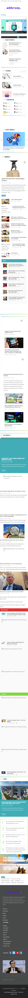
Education (16, 74)
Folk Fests (20, 992)
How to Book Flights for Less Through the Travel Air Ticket (14, 842)
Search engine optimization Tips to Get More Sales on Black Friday (13, 598)
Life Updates (6, 435)
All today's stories (5, 879)
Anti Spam (12, 1)
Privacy (5, 1)
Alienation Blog (13, 992)
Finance (5, 932)
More (3, 195)
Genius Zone (14, 994)
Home (2, 1)
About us (5, 909)
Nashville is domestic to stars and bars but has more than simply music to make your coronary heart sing (16, 849)
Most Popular (4, 610)
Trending (8, 71)
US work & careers (16, 879)
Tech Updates (6, 943)
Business (7, 157)
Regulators (18, 880)
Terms (8, 1)
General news (17, 91)
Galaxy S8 (13, 882)
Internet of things (5, 880)
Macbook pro (21, 882)
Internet (5, 939)
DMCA (16, 1)
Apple (12, 880)
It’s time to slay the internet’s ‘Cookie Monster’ (11, 602)
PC (22, 880)
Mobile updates (7, 941)
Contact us (5, 911)
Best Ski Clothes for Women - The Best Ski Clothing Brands (15, 835)
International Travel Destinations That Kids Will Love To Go (15, 822)
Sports (4, 260)
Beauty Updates (10, 40)
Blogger (16, 83)
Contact (19, 1)
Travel (5, 779)
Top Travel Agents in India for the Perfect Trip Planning (15, 829)
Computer (5, 928)
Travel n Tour (6, 946)
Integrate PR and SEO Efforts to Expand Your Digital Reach (12, 606)
